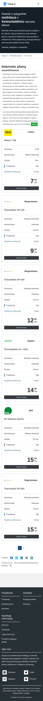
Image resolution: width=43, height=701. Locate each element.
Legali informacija (18, 124)
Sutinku (34, 124)
